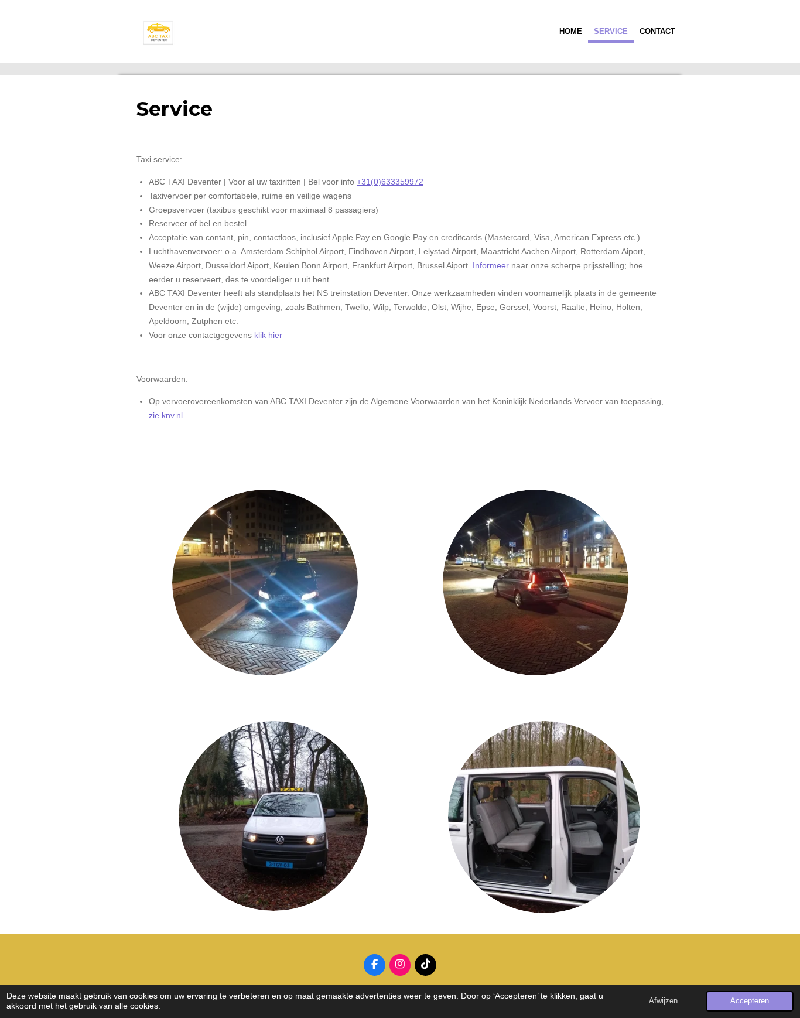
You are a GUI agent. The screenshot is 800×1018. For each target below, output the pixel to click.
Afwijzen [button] (663, 1001)
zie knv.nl (167, 415)
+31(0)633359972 (390, 181)
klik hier (268, 335)
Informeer (491, 265)
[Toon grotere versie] (265, 582)
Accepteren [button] (749, 1001)
